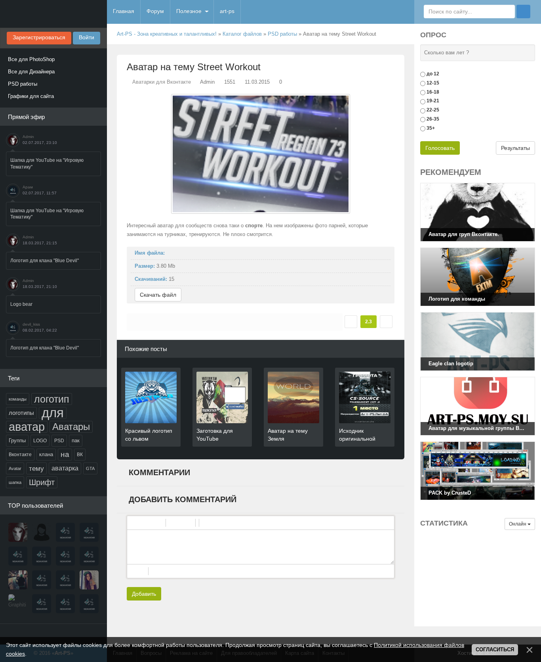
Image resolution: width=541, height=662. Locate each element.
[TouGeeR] (41, 579)
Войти (86, 37)
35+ (431, 128)
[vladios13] (89, 532)
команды (18, 399)
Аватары (71, 426)
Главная (123, 11)
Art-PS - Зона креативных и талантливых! (167, 34)
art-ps (227, 11)
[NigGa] (17, 556)
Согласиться (495, 649)
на (65, 454)
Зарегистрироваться (39, 37)
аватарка (64, 468)
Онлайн (518, 524)
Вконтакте (20, 454)
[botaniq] (89, 579)
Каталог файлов (242, 34)
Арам (28, 187)
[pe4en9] (65, 603)
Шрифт (42, 482)
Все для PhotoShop (31, 59)
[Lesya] (41, 532)
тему (36, 468)
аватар (27, 427)
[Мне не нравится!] (386, 321)
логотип (51, 399)
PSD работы (22, 84)
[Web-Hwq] (17, 579)
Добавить (144, 594)
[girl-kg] (89, 556)
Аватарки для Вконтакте (161, 82)
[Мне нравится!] (351, 321)
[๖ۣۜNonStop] (41, 556)
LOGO (40, 440)
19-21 (433, 101)
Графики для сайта (31, 96)
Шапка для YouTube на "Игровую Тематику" (47, 163)
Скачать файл (158, 295)
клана (46, 454)
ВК (80, 454)
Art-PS (53, 14)
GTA (90, 468)
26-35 (433, 119)
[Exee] (89, 603)
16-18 (433, 91)
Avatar (15, 468)
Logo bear (21, 304)
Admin (28, 136)
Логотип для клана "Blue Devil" (44, 260)
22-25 (433, 110)
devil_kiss (31, 324)
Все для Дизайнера (31, 72)
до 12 (433, 74)
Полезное (189, 11)
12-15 (433, 83)
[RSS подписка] (401, 34)
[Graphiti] (17, 603)
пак (76, 440)
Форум (155, 11)
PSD (59, 440)
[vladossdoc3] (65, 579)
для (53, 413)
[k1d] (41, 603)
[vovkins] (65, 532)
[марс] (65, 556)
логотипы (21, 413)
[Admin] (17, 532)
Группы (17, 440)
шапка (15, 482)
